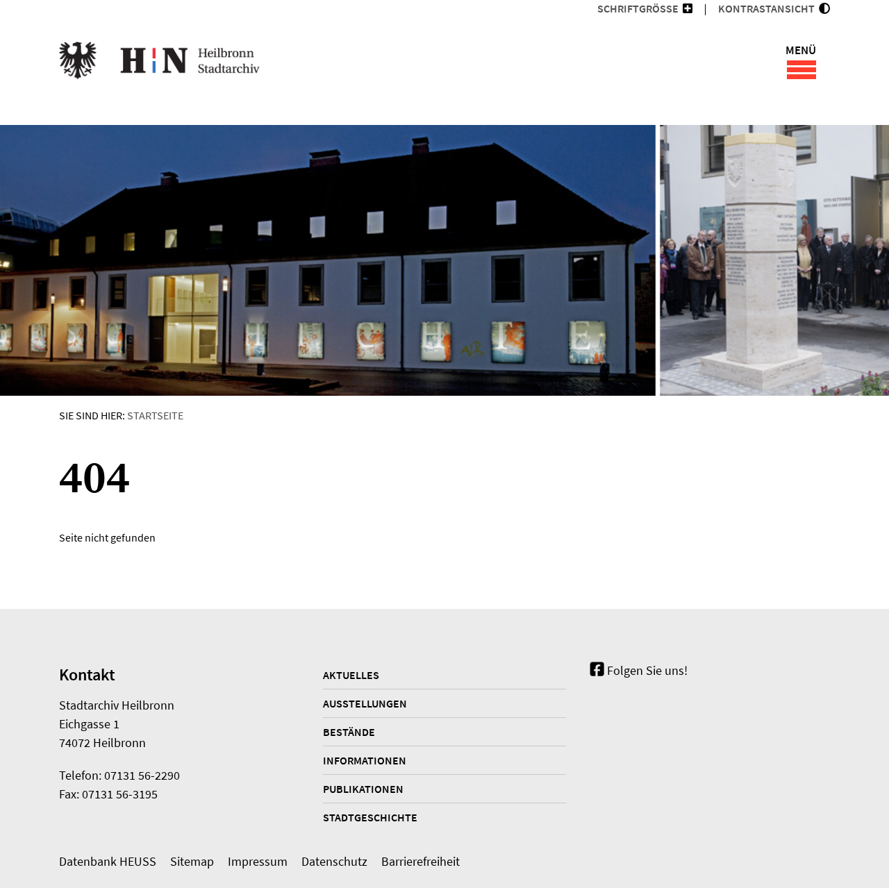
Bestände (349, 732)
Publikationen (363, 789)
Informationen (364, 760)
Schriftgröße (638, 8)
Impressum (258, 861)
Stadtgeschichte (370, 817)
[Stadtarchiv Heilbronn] (159, 62)
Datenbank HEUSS (107, 861)
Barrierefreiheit (420, 861)
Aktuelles (351, 675)
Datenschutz (334, 861)
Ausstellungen (365, 703)
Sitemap (192, 861)
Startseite (155, 415)
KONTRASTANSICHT (768, 8)
